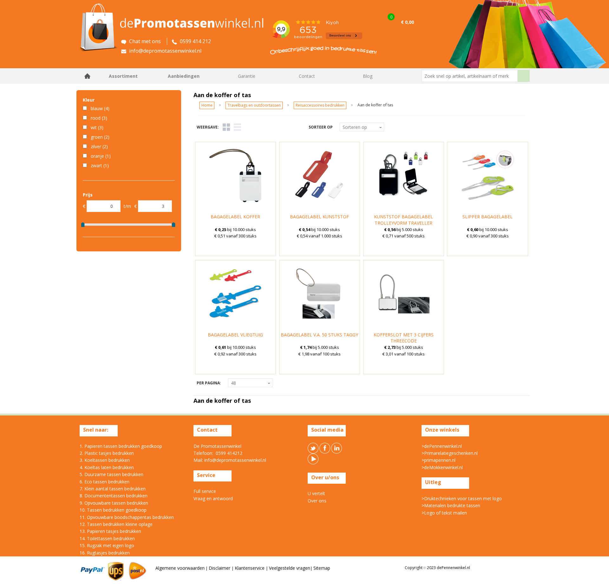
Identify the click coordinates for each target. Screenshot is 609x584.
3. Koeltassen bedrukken (105, 460)
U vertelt (316, 493)
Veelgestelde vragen (289, 568)
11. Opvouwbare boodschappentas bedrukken (127, 517)
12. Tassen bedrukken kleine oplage (116, 524)
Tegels (226, 127)
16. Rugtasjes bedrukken (105, 553)
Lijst (237, 127)
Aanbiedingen (184, 76)
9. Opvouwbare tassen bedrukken (114, 503)
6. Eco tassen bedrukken (104, 482)
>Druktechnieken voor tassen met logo (462, 498)
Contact (307, 76)
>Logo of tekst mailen (444, 513)
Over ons (317, 501)
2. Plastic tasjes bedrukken (107, 453)
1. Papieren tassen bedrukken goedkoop (121, 446)
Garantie (246, 76)
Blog (367, 76)
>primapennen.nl (438, 460)
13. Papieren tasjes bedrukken (110, 531)
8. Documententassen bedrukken (113, 496)
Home (87, 76)
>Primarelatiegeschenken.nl (450, 453)
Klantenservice (250, 568)
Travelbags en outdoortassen (254, 105)
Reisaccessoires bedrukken (320, 105)
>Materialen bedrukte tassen (451, 505)
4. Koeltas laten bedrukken (107, 467)
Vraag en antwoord (213, 498)
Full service (204, 491)
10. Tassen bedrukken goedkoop (113, 510)
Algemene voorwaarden (180, 568)
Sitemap (321, 568)
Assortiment (123, 76)
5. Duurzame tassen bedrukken (111, 474)
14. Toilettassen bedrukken (107, 538)
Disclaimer (220, 568)
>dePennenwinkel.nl (442, 446)
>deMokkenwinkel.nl (442, 467)
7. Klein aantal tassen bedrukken (113, 489)
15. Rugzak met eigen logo (107, 545)
